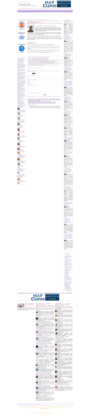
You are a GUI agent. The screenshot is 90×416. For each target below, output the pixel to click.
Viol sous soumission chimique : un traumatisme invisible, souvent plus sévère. (62, 384)
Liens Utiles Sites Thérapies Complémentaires (34, 412)
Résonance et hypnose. (41, 391)
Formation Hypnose (23, 404)
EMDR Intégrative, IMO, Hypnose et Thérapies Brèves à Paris (43, 304)
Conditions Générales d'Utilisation (57, 412)
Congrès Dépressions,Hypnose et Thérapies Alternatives (49, 50)
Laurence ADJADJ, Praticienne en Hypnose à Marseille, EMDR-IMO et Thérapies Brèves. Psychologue (68, 284)
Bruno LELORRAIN (59, 318)
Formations (32, 19)
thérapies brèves (33, 71)
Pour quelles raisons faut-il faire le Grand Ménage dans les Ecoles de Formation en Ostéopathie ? (21, 176)
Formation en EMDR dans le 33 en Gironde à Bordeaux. (68, 187)
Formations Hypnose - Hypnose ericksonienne (42, 19)
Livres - (43, 10)
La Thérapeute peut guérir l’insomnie (68, 269)
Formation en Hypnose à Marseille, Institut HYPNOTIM (37, 101)
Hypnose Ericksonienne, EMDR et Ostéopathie (21, 146)
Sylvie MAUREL (58, 357)
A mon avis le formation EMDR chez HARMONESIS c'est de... (68, 257)
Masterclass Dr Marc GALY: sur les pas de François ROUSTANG (39, 103)
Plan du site (40, 408)
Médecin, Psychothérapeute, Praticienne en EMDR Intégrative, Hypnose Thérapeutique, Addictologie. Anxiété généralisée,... (65, 330)
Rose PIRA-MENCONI (59, 365)
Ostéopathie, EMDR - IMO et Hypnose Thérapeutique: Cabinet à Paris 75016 (21, 106)
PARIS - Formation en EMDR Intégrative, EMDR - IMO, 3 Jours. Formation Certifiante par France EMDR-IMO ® (68, 84)
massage (44, 70)
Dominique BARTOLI (59, 331)
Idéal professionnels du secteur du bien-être (29, 304)
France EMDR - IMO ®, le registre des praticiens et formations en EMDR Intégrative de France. (63, 304)
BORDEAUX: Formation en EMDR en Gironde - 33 (68, 21)
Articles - (35, 10)
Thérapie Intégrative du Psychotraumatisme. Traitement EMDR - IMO (21, 111)
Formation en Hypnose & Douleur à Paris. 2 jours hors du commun (40, 102)
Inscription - (67, 10)
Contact (70, 10)
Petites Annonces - (51, 10)
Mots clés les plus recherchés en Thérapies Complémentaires (46, 412)
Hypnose (41, 70)
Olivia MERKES (58, 352)
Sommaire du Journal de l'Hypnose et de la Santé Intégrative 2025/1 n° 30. (21, 78)
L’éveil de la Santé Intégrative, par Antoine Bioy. (21, 70)
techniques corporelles (53, 70)
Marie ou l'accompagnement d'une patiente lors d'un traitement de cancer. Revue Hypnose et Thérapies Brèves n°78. (21, 101)
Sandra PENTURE (59, 323)
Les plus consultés (67, 253)
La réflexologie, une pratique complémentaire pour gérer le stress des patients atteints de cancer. (21, 67)
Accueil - (19, 10)
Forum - (46, 10)
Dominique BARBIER (59, 379)
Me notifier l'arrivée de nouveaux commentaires (36, 92)
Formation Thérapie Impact (56, 107)
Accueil (28, 19)
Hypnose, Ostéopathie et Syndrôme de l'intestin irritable (21, 141)
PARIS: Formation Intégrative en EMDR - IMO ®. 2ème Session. (68, 153)
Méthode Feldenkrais (66, 271)
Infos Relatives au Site (68, 290)
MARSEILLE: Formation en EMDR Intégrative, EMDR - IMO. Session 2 (68, 69)
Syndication (44, 408)
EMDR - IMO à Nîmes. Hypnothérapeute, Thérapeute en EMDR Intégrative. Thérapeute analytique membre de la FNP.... (65, 359)
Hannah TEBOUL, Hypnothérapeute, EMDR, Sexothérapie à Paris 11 (43, 363)
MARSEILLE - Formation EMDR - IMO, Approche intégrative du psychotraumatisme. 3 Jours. (68, 221)
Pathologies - (27, 10)
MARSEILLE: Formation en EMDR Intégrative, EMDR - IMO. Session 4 (68, 112)
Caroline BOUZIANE (59, 314)
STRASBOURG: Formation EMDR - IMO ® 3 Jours (67, 125)
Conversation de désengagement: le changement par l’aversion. (43, 396)
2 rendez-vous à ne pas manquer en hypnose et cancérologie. (43, 336)
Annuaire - (22, 10)
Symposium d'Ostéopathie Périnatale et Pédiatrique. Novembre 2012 (21, 170)
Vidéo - (56, 10)
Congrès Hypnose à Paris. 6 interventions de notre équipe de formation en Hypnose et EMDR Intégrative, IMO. (44, 329)
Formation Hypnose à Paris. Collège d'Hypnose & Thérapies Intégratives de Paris (21, 33)
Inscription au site (48, 408)
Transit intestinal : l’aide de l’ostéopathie (21, 151)
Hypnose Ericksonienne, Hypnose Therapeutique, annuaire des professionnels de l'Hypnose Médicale (67, 276)
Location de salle (27, 305)
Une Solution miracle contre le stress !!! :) (68, 280)
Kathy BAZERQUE (59, 361)
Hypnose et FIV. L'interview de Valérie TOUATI (21, 132)
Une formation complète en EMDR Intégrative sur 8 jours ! (68, 288)
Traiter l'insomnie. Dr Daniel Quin (43, 380)
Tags (50, 408)
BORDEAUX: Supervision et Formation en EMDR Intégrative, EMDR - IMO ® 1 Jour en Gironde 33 (68, 170)
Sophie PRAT (58, 347)
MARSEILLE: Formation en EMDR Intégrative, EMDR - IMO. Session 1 (68, 55)
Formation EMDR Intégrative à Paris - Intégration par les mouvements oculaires (44, 322)
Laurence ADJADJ (59, 375)
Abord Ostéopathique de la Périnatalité (21, 181)
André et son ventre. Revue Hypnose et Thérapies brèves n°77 (41, 62)
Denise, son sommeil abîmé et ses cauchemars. (21, 97)
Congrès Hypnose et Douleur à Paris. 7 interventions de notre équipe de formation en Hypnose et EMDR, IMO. (44, 350)
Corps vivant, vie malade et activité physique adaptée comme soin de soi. (20, 62)
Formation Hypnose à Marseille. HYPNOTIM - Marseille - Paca (21, 44)
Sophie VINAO (58, 328)
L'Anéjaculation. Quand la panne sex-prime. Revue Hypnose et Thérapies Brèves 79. (21, 94)
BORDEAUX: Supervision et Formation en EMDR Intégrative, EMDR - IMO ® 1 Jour (68, 38)
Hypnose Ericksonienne (36, 404)
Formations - (39, 10)
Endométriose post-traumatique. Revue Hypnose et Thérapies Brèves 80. (21, 86)
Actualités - (62, 10)
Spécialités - (31, 10)
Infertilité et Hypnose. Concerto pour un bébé (21, 136)
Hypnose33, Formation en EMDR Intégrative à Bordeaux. (62, 337)
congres (30, 70)
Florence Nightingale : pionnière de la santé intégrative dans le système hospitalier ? (21, 59)
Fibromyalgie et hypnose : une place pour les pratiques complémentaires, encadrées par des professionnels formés (43, 64)
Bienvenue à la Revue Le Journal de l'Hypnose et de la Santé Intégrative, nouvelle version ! (21, 82)
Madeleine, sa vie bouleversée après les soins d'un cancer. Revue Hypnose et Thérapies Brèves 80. (21, 90)
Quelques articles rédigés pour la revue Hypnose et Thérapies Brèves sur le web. (21, 121)
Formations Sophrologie (47, 107)
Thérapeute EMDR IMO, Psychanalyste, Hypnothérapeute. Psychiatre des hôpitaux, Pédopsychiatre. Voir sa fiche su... (65, 381)
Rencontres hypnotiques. (41, 367)
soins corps (47, 70)
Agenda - (58, 10)
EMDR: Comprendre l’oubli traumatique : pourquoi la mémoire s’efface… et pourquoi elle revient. (45, 309)
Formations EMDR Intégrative (34, 106)
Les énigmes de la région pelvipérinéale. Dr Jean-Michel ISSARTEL (21, 162)
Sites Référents (21, 165)
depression (33, 70)
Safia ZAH (57, 343)
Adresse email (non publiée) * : (32, 79)
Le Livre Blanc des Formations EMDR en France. (68, 264)
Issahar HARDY (58, 309)
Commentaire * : (30, 84)
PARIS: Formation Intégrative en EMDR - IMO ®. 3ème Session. (68, 204)
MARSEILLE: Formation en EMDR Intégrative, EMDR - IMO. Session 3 (68, 99)
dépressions (37, 70)
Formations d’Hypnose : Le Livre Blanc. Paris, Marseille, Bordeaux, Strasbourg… (68, 261)
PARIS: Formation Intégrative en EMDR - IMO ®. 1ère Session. (68, 138)
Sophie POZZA (58, 370)
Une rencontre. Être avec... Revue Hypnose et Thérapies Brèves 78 (42, 61)
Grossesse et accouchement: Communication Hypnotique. (20, 127)
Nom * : (29, 77)
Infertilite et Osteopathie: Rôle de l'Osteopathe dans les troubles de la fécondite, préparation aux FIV (21, 156)
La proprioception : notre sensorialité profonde (21, 116)
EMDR (19, 404)
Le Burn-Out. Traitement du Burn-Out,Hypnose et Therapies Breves (43, 386)
